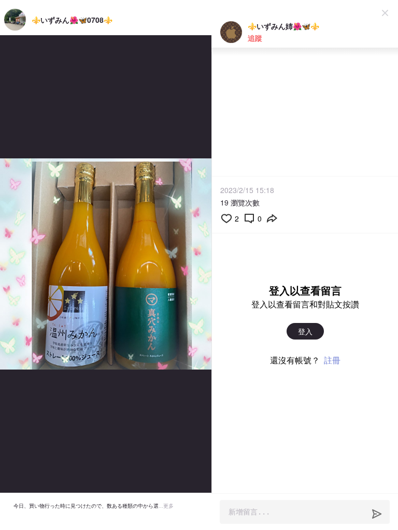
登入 (305, 331)
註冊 (332, 360)
